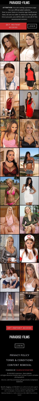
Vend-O (17, 387)
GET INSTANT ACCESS (13, 26)
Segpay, (8, 387)
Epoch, (3, 387)
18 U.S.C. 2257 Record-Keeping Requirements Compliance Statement (19, 381)
